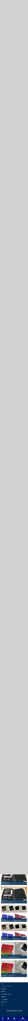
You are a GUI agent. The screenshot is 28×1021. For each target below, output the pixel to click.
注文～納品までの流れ (6, 994)
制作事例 (3, 991)
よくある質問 (4, 999)
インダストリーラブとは (6, 986)
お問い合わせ (4, 1002)
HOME (8, 1019)
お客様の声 (3, 996)
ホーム (2, 983)
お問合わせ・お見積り (22, 1019)
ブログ (2, 1004)
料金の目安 (3, 989)
